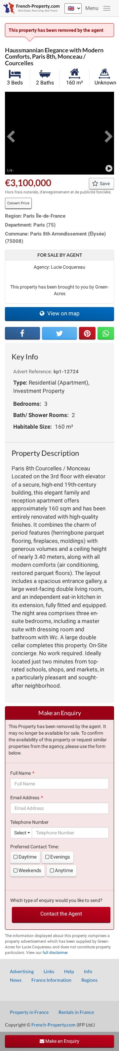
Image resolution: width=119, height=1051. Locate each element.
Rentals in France (76, 1012)
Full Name (20, 773)
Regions (89, 980)
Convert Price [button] (18, 203)
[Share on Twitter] (59, 333)
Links (49, 971)
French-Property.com (53, 1024)
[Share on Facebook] (22, 333)
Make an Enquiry (61, 1041)
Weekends (30, 870)
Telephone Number (29, 822)
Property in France (29, 1012)
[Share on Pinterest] (87, 333)
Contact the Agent (61, 914)
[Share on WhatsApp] (106, 333)
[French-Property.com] (30, 8)
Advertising (22, 971)
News (15, 980)
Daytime (28, 857)
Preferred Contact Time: (34, 846)
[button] (10, 133)
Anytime (64, 870)
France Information (51, 980)
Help (69, 971)
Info (88, 971)
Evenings (60, 857)
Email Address (24, 797)
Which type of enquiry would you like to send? (56, 900)
